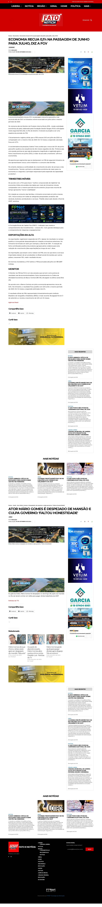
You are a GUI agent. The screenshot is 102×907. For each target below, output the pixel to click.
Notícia (70, 356)
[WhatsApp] (92, 52)
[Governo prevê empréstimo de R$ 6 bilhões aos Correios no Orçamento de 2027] (51, 469)
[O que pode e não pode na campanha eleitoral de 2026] (80, 469)
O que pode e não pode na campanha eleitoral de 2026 (79, 408)
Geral (70, 381)
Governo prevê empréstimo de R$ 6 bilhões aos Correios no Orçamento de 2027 (80, 384)
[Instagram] (11, 1)
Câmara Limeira (72, 430)
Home (10, 35)
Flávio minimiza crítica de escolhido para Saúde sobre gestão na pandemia (79, 359)
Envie (89, 849)
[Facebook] (8, 1)
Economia (16, 35)
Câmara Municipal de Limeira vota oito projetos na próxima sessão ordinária (79, 433)
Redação (14, 50)
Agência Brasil (13, 302)
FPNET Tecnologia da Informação (55, 895)
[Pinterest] (88, 52)
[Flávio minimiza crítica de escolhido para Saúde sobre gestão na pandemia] (21, 469)
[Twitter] (84, 52)
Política (70, 406)
